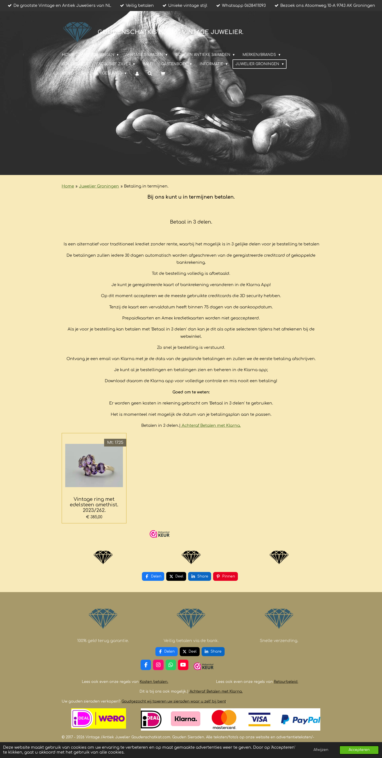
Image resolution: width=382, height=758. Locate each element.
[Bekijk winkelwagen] (162, 73)
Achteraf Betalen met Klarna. (211, 425)
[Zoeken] (150, 73)
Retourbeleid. (286, 682)
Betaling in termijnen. (146, 186)
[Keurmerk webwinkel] (160, 539)
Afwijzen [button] (320, 750)
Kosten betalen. (154, 682)
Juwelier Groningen (99, 186)
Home (68, 186)
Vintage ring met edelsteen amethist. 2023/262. (94, 505)
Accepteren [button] (359, 750)
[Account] (137, 73)
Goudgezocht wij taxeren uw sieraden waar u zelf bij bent (174, 701)
